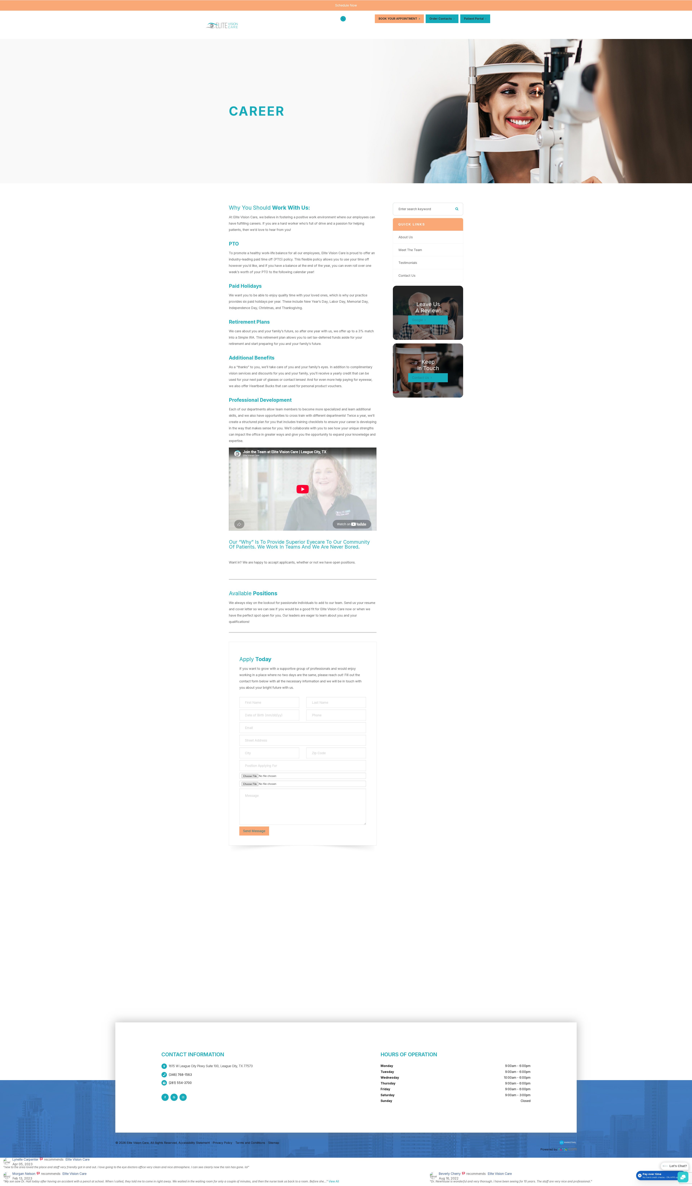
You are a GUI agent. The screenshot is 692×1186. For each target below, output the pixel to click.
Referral (458, 29)
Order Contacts (440, 18)
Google (417, 320)
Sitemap (273, 1143)
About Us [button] (287, 29)
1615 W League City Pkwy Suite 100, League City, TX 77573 (211, 1066)
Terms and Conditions (250, 1143)
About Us (405, 237)
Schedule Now (346, 5)
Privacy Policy (222, 1143)
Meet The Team (410, 250)
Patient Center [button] (430, 29)
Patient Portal (473, 18)
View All (334, 1181)
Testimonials (407, 263)
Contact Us (480, 29)
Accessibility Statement (194, 1143)
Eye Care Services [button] (319, 29)
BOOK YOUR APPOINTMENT (398, 18)
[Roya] (568, 1143)
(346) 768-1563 (360, 19)
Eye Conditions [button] (356, 29)
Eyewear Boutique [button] (393, 29)
